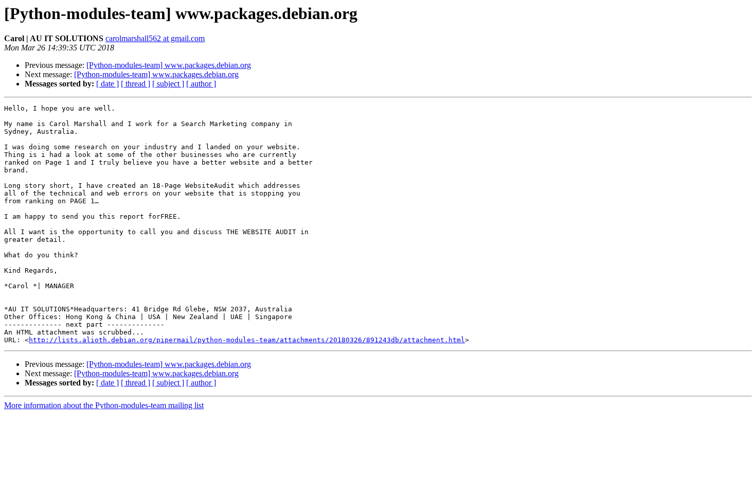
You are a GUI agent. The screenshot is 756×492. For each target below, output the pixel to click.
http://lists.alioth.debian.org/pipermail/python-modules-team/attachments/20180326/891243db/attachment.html (247, 340)
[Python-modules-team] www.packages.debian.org (168, 65)
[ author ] (201, 83)
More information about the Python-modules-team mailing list (104, 405)
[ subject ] (168, 83)
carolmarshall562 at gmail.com (155, 38)
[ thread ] (135, 83)
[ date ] (107, 83)
